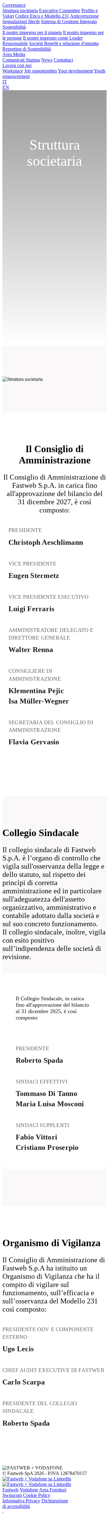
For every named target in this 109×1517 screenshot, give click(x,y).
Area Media (13, 54)
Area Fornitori (52, 1489)
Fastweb (10, 1489)
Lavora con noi (16, 65)
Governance (14, 5)
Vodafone (29, 1489)
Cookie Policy (36, 1495)
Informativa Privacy (21, 1500)
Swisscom (12, 1495)
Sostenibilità (14, 27)
